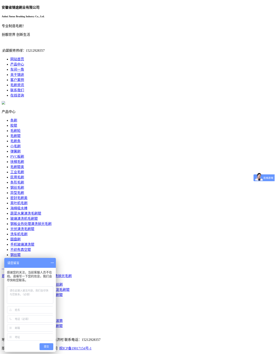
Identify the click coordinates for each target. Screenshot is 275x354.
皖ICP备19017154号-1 (75, 348)
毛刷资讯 (17, 85)
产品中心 (17, 64)
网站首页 (17, 59)
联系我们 (17, 90)
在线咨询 (17, 95)
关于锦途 (17, 74)
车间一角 (17, 69)
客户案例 (17, 80)
